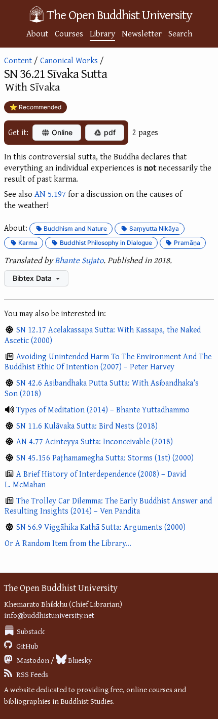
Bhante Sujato (79, 260)
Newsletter (142, 33)
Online (61, 132)
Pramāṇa (186, 242)
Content (18, 60)
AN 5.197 (50, 193)
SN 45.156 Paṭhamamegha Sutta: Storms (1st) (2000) (105, 457)
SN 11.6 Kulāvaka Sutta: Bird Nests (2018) (87, 425)
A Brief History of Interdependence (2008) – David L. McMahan (95, 479)
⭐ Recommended (35, 107)
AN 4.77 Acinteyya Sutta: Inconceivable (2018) (94, 441)
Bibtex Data (33, 278)
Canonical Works (69, 60)
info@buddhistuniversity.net (49, 615)
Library (102, 33)
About (37, 33)
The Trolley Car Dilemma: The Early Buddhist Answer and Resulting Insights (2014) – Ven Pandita (108, 505)
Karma (27, 242)
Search (180, 33)
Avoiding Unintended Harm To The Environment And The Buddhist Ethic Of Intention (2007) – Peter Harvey (108, 361)
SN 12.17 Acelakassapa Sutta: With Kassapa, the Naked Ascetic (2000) (103, 334)
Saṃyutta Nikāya (153, 228)
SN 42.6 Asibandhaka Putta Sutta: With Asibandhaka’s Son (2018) (102, 387)
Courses (69, 33)
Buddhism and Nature (74, 228)
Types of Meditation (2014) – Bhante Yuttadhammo (103, 409)
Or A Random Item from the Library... (68, 543)
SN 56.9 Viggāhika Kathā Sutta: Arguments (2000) (101, 527)
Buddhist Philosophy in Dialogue (105, 242)
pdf (109, 132)
